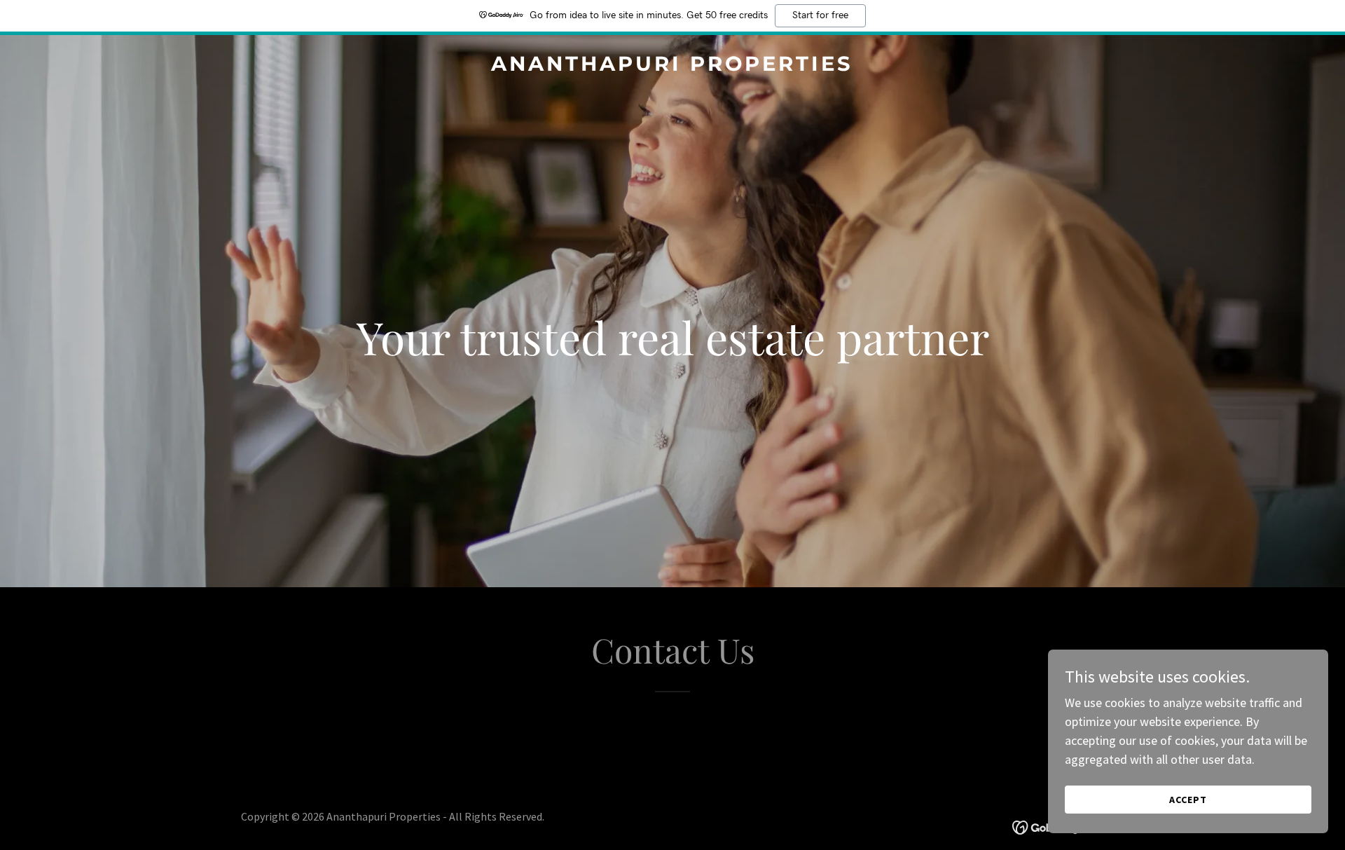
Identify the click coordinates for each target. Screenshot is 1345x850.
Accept (1188, 799)
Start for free (820, 15)
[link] (673, 66)
